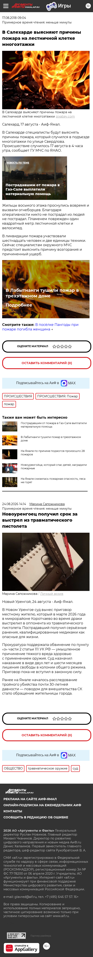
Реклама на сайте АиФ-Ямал (30, 799)
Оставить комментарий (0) (47, 363)
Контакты (12, 811)
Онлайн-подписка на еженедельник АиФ (42, 805)
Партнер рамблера (40, 935)
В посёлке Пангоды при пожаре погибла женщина (40, 327)
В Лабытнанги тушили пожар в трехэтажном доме (42, 293)
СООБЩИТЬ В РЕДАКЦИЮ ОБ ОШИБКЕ (35, 817)
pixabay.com (65, 116)
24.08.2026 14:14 (14, 504)
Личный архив (51, 594)
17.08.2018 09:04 (14, 18)
